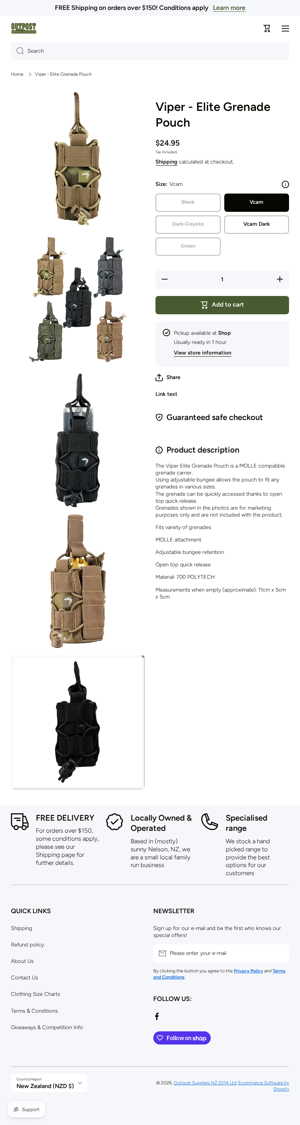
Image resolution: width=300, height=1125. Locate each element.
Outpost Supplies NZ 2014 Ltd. (205, 1082)
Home (17, 74)
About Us (22, 961)
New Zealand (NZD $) (45, 1086)
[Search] (17, 51)
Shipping (166, 161)
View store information (202, 352)
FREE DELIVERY (65, 818)
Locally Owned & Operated (161, 823)
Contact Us (24, 977)
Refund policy (27, 944)
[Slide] (285, 184)
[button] (167, 377)
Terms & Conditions (34, 1011)
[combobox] (150, 51)
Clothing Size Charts (35, 994)
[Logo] (24, 28)
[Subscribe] (280, 953)
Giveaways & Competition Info (47, 1027)
